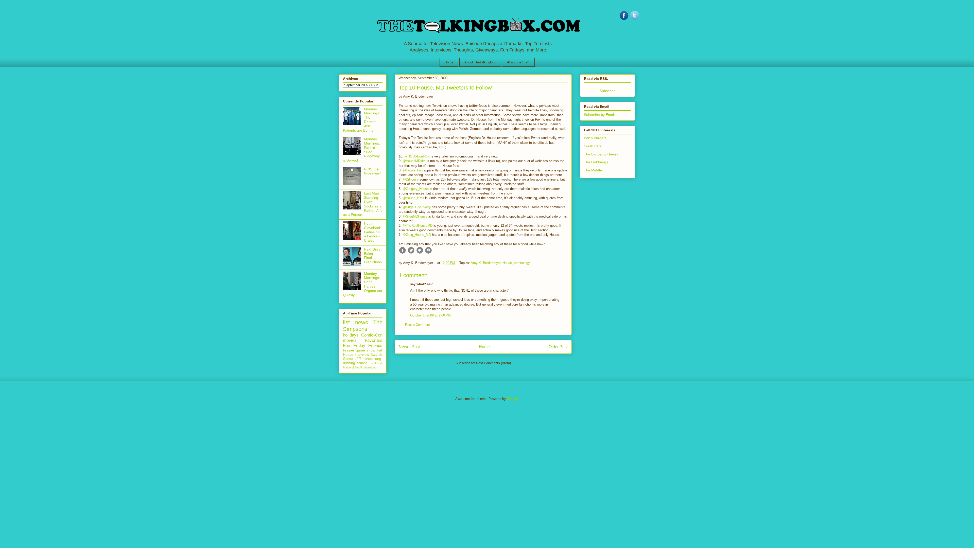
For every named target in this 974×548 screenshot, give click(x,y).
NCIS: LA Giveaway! (372, 171)
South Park (593, 146)
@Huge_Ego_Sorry (417, 207)
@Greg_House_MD (417, 235)
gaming (362, 363)
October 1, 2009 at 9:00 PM (430, 315)
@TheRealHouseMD (417, 225)
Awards (376, 354)
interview (362, 354)
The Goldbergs (596, 162)
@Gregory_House (416, 189)
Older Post (558, 347)
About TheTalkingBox (480, 62)
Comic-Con (371, 335)
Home (449, 62)
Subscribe (608, 91)
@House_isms (413, 198)
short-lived (369, 367)
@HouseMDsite (414, 161)
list (346, 322)
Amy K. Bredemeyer (485, 263)
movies (350, 340)
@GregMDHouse (415, 216)
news (361, 322)
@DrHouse (411, 179)
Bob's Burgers (595, 138)
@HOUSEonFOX (417, 156)
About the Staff (518, 62)
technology (522, 263)
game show (365, 350)
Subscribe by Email (599, 115)
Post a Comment (417, 325)
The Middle (593, 170)
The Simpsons (362, 325)
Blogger (512, 399)
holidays (351, 335)
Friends (375, 345)
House (507, 263)
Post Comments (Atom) (493, 363)
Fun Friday (354, 345)
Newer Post (409, 347)
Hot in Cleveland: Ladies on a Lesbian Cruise (372, 231)
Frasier (348, 350)
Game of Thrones (358, 359)
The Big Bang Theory (601, 154)
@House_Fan (413, 170)
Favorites (373, 340)
